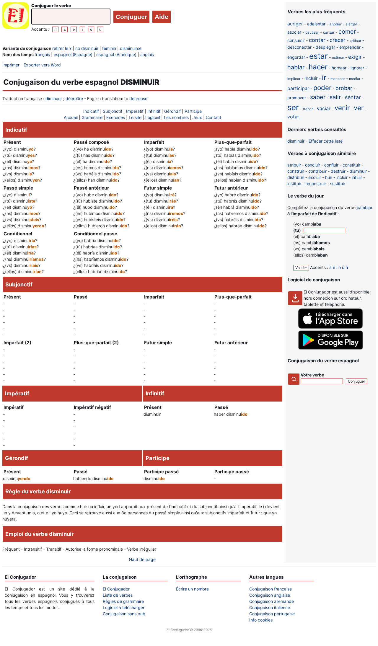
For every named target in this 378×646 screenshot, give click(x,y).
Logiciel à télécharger (123, 607)
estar (318, 56)
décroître (74, 98)
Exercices (115, 117)
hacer (318, 67)
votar (293, 117)
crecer (338, 40)
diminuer (53, 98)
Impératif (135, 111)
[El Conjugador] (15, 17)
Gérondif (172, 111)
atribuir (294, 164)
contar (317, 40)
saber (317, 97)
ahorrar (335, 24)
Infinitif (153, 111)
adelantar (316, 23)
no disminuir (86, 48)
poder (322, 88)
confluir (331, 164)
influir (357, 177)
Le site (135, 117)
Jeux (197, 117)
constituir (351, 164)
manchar (337, 78)
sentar (353, 97)
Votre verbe (312, 374)
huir (328, 177)
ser (293, 107)
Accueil (71, 117)
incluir (311, 78)
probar (343, 88)
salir (335, 97)
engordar (296, 57)
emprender (350, 47)
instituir (294, 183)
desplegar (325, 47)
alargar (351, 24)
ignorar (357, 67)
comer (347, 31)
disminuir (295, 140)
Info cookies (261, 619)
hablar (295, 67)
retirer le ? (61, 48)
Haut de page (142, 559)
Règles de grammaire (123, 601)
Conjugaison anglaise (269, 595)
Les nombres (176, 117)
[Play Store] (330, 347)
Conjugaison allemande (271, 601)
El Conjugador (116, 588)
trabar (308, 109)
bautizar (312, 32)
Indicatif (91, 111)
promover (296, 97)
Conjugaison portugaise (272, 613)
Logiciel (152, 117)
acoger (295, 24)
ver (359, 108)
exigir (355, 57)
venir (342, 108)
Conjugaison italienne (269, 607)
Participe (193, 111)
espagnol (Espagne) (73, 54)
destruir (338, 171)
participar (298, 88)
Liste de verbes (118, 595)
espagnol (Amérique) (116, 54)
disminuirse (130, 48)
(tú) (297, 230)
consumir (296, 40)
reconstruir (315, 183)
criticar (355, 40)
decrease (138, 98)
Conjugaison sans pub (124, 613)
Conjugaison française (270, 588)
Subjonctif (112, 111)
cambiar (364, 207)
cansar (328, 32)
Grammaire (92, 117)
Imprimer (10, 64)
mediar (354, 78)
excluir (314, 177)
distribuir (295, 177)
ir (324, 77)
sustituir (337, 183)
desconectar (299, 47)
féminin (109, 48)
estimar (338, 57)
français (42, 54)
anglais (147, 54)
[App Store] (330, 327)
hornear (339, 67)
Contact (213, 117)
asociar (294, 32)
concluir (312, 164)
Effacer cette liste (326, 140)
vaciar (323, 108)
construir (295, 171)
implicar (293, 78)
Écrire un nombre (192, 588)
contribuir (317, 171)
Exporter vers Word (42, 64)
